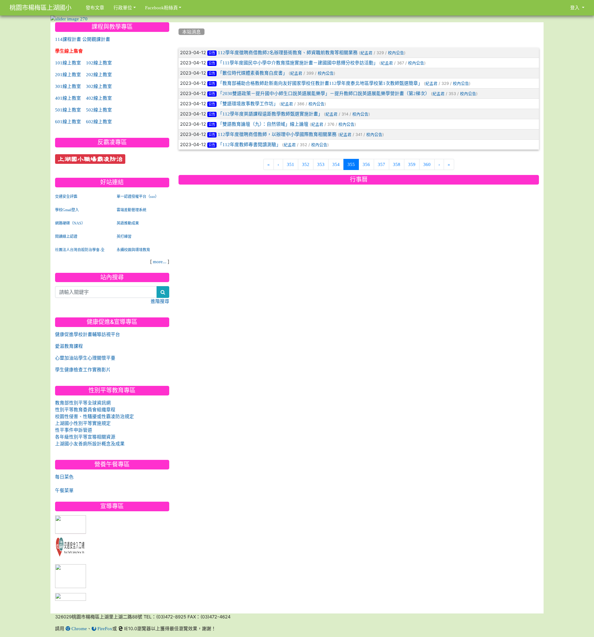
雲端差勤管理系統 (131, 210)
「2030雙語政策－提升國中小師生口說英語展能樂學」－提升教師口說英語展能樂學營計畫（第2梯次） (324, 93)
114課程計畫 (68, 39)
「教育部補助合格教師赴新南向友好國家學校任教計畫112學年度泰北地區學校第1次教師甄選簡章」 (320, 83)
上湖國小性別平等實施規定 (83, 423)
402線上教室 (99, 98)
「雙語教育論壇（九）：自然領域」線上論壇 (263, 124)
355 (353, 164)
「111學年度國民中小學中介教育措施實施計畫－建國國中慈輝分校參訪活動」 (298, 62)
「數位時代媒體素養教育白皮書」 (252, 73)
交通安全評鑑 (66, 197)
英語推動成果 (128, 223)
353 (321, 164)
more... (159, 261)
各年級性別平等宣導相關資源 (85, 436)
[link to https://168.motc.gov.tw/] (70, 545)
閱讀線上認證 (66, 236)
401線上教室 (68, 98)
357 (381, 164)
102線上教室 (99, 62)
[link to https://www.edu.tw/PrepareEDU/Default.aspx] (70, 524)
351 (290, 164)
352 (305, 164)
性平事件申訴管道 (73, 430)
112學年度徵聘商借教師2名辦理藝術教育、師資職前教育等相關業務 (288, 52)
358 (396, 164)
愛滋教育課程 (69, 346)
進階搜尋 (160, 301)
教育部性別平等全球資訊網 (83, 402)
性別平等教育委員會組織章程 (85, 409)
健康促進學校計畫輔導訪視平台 (87, 334)
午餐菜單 (64, 490)
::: (180, 24)
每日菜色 (64, 476)
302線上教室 (99, 86)
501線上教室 (68, 109)
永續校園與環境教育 (133, 250)
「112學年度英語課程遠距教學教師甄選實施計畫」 (270, 113)
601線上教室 (68, 121)
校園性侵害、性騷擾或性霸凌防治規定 (94, 416)
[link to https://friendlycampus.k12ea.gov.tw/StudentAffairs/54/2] (70, 576)
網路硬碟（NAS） (70, 223)
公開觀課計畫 (96, 39)
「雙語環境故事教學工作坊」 (248, 103)
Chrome (78, 628)
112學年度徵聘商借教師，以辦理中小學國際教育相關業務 (277, 134)
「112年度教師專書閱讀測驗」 (249, 144)
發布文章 (95, 7)
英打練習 (124, 236)
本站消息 (191, 31)
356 (366, 164)
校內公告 (396, 53)
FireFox (104, 628)
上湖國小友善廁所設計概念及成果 (90, 443)
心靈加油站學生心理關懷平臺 (85, 358)
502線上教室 (99, 109)
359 (411, 164)
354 (336, 164)
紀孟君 (366, 53)
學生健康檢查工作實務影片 (83, 369)
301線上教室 (68, 86)
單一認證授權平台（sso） (138, 197)
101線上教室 (68, 62)
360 (427, 164)
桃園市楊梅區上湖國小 (40, 8)
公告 (212, 53)
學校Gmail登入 (67, 210)
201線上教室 (68, 74)
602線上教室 (99, 121)
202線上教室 (99, 74)
